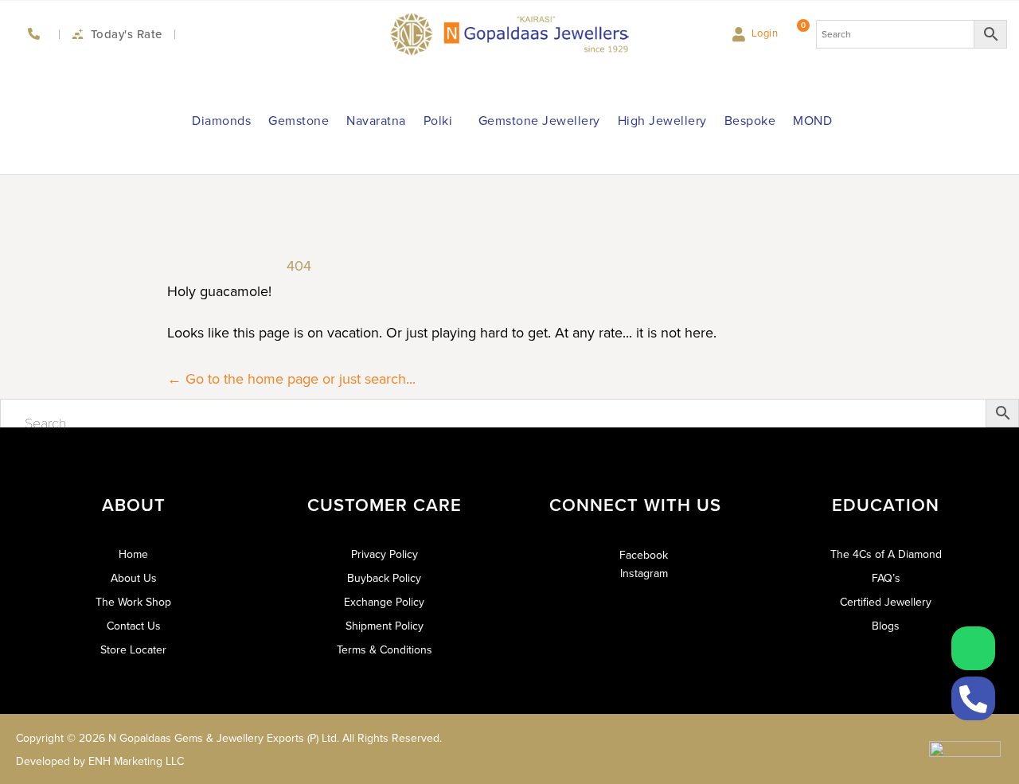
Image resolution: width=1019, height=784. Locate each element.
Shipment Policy (385, 626)
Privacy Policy (384, 555)
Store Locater (133, 650)
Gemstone (298, 120)
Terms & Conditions (384, 650)
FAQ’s (886, 579)
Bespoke (750, 120)
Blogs (886, 626)
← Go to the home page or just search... (291, 379)
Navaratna (376, 120)
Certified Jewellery (885, 602)
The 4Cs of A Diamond (886, 555)
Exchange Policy (384, 602)
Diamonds (221, 120)
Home (133, 555)
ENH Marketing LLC (136, 761)
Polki (438, 120)
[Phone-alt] (973, 698)
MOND (812, 120)
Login (765, 33)
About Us (134, 579)
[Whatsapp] (973, 648)
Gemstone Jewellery (539, 120)
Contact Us (134, 626)
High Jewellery (662, 120)
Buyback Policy (384, 579)
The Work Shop (133, 602)
